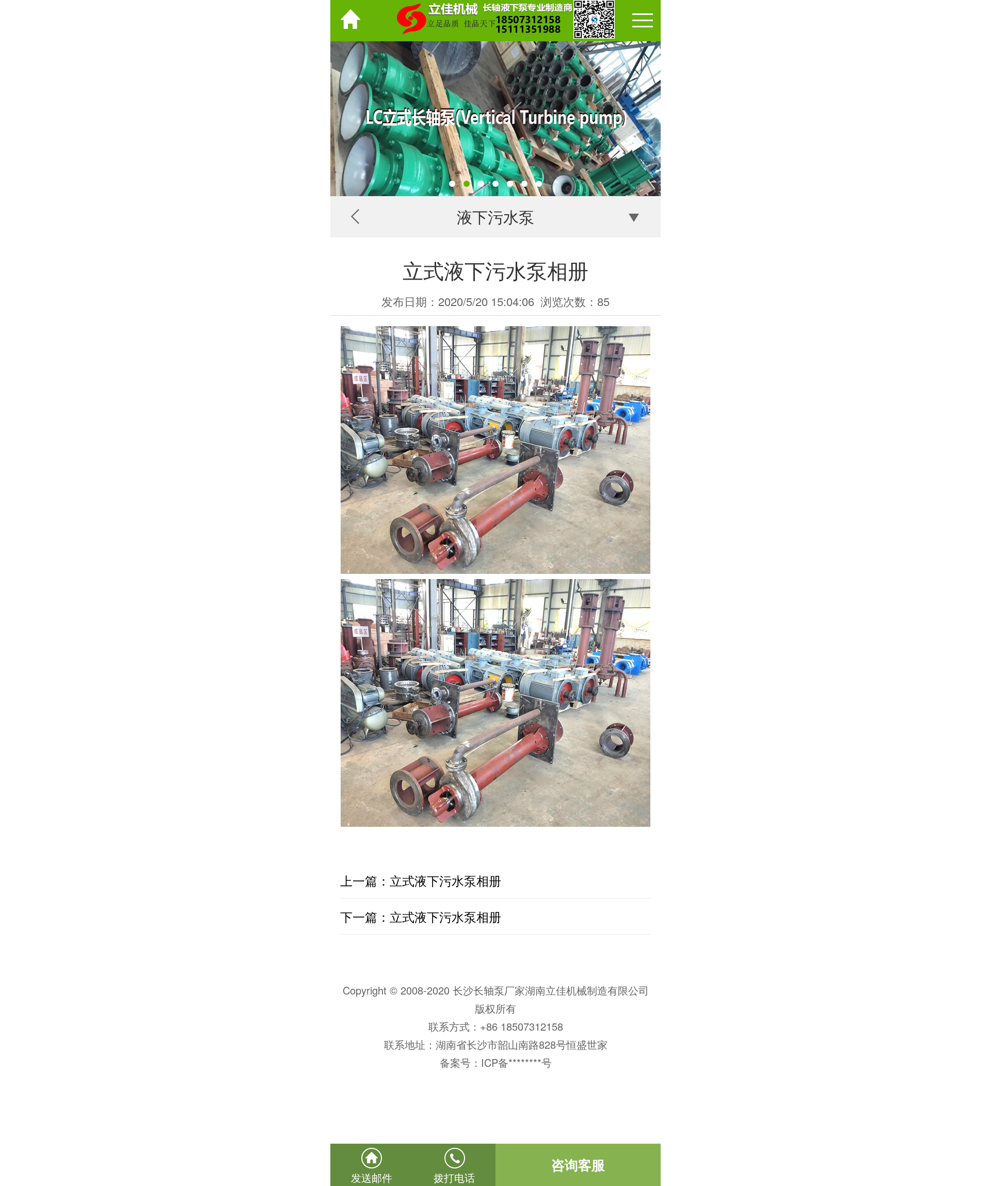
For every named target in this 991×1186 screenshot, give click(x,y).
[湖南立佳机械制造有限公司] (495, 20)
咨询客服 (578, 1164)
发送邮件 (371, 1177)
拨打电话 (454, 1177)
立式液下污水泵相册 (445, 880)
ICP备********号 (516, 1062)
